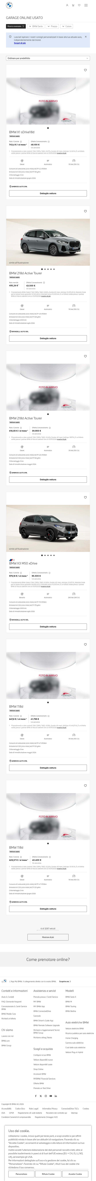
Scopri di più (20, 43)
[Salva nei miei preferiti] (85, 70)
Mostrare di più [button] (48, 937)
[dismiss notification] (85, 37)
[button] (16, 26)
